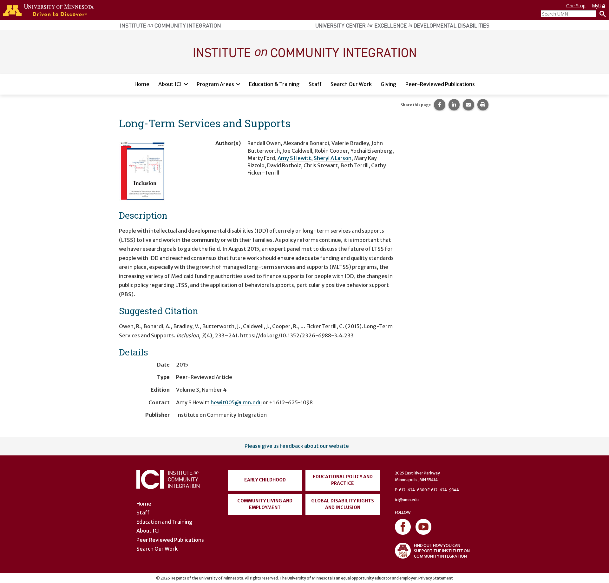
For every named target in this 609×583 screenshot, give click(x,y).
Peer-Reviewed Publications (440, 84)
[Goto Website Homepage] (304, 52)
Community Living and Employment (264, 504)
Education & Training (274, 84)
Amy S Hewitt (294, 158)
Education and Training (164, 522)
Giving (388, 84)
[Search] (601, 13)
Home (141, 84)
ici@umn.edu (407, 499)
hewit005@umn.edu (236, 402)
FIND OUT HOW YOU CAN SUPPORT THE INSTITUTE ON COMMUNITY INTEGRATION (442, 551)
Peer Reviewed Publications (170, 540)
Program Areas (215, 84)
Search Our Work (351, 84)
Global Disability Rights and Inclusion (342, 504)
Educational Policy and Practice (343, 480)
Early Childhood (265, 480)
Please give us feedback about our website (297, 446)
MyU (596, 6)
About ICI (170, 84)
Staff (315, 84)
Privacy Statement (435, 578)
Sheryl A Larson (332, 158)
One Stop (576, 6)
